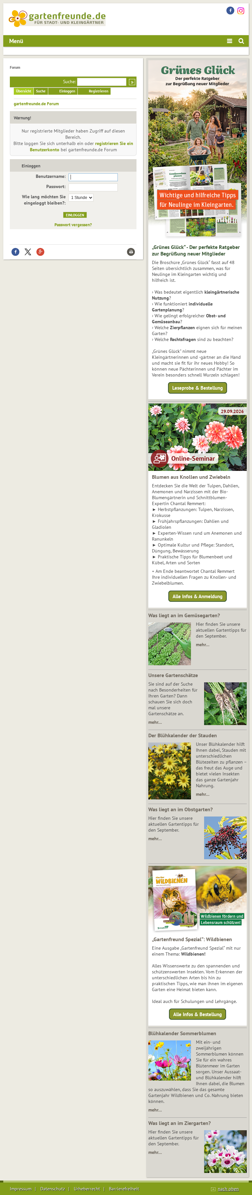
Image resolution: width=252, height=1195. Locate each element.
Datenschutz (52, 1189)
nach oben (228, 1189)
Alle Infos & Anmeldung (197, 596)
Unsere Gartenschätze (173, 675)
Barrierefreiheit (124, 1189)
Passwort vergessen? (73, 224)
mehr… (202, 644)
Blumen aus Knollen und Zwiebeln (191, 477)
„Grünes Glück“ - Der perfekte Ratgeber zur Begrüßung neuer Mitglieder (196, 250)
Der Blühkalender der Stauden (182, 735)
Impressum (21, 1189)
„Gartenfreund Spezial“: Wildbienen (192, 939)
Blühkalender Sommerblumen (182, 1033)
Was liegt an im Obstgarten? (180, 809)
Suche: (69, 82)
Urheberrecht (87, 1189)
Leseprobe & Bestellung (197, 388)
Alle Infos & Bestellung (197, 1014)
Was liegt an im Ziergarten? (179, 1123)
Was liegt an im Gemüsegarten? (184, 615)
